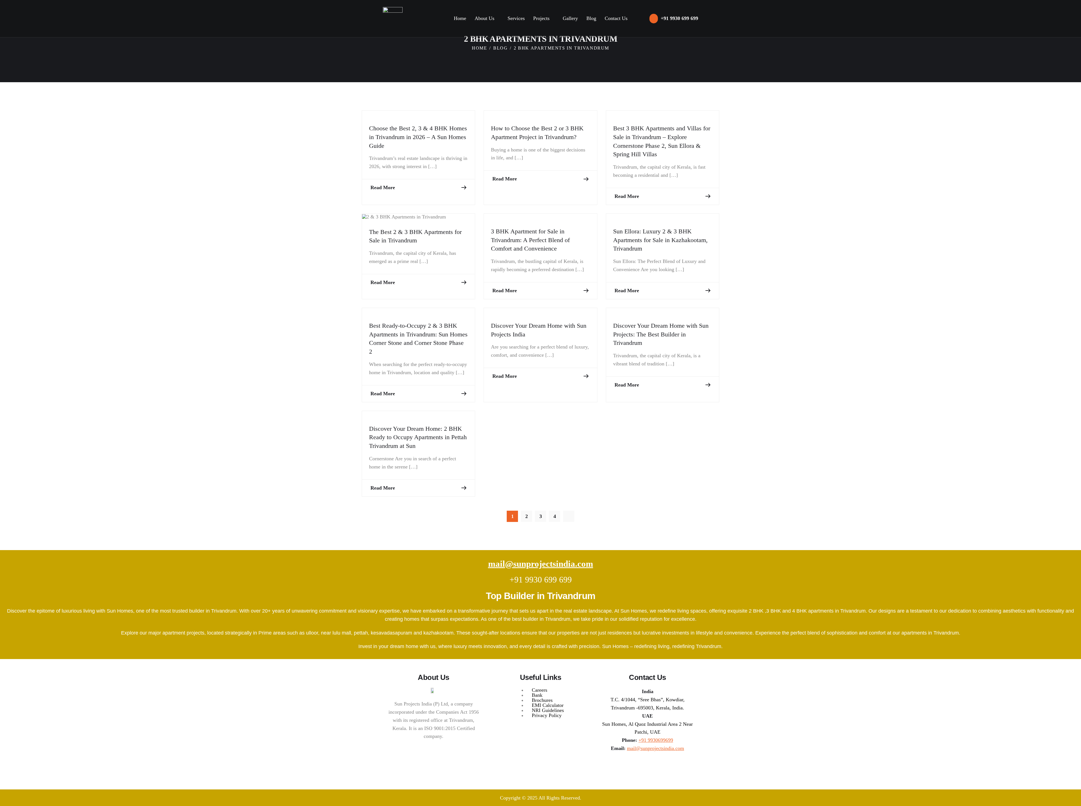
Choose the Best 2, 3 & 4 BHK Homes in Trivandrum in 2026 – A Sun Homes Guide (418, 137)
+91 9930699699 (655, 740)
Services (516, 18)
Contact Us (616, 18)
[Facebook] (647, 765)
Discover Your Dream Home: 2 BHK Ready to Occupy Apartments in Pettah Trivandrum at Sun (418, 437)
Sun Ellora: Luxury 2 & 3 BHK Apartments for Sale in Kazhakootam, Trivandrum (660, 240)
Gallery (570, 18)
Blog (591, 18)
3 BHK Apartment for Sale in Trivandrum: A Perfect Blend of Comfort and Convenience (530, 240)
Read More (382, 187)
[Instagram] (634, 765)
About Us (484, 18)
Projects (541, 18)
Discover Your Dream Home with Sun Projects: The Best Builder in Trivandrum (661, 334)
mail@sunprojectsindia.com (540, 564)
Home (460, 18)
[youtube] (661, 765)
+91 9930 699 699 (541, 579)
